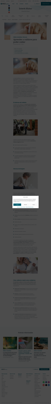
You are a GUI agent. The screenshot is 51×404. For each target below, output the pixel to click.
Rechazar (25, 204)
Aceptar (17, 204)
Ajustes (34, 204)
